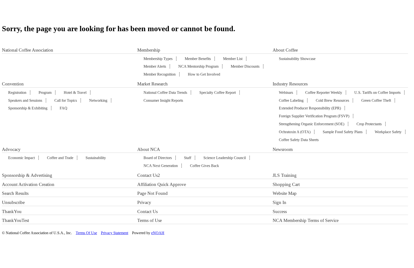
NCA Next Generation (161, 166)
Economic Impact (21, 158)
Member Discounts (245, 66)
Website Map (285, 193)
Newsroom (283, 149)
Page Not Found (152, 193)
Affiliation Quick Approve (161, 184)
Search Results (15, 193)
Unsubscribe (13, 202)
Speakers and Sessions (25, 100)
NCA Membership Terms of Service (306, 220)
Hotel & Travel (75, 92)
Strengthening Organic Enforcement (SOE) (311, 124)
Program (45, 92)
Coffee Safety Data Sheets (299, 140)
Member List (232, 59)
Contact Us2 (148, 175)
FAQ (63, 108)
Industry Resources (290, 83)
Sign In (279, 202)
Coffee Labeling (291, 100)
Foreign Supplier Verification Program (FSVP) (314, 116)
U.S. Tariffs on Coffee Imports (377, 92)
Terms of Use (149, 220)
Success (280, 211)
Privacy (144, 202)
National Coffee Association (27, 50)
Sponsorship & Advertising (27, 175)
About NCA (148, 149)
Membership (148, 50)
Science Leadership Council (224, 158)
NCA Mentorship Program (198, 66)
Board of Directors (158, 158)
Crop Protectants (369, 124)
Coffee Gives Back (204, 166)
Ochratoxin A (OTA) (294, 132)
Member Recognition (160, 74)
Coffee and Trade (60, 158)
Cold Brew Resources (332, 100)
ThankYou (12, 211)
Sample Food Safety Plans (342, 132)
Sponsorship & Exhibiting (27, 108)
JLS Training (285, 175)
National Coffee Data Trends (165, 92)
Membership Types (158, 59)
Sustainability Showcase (297, 59)
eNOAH (157, 233)
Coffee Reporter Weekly (323, 92)
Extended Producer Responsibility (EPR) (310, 108)
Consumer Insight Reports (163, 100)
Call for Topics (65, 100)
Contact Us (147, 211)
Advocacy (11, 149)
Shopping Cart (286, 184)
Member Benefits (198, 59)
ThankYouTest (15, 220)
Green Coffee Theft (376, 100)
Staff (187, 158)
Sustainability (96, 158)
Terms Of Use (86, 233)
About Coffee (285, 50)
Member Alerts (155, 66)
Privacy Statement (114, 233)
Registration (17, 92)
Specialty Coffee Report (217, 92)
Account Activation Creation (28, 184)
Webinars (286, 92)
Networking (98, 100)
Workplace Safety (388, 132)
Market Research (152, 83)
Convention (13, 83)
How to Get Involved (204, 74)
